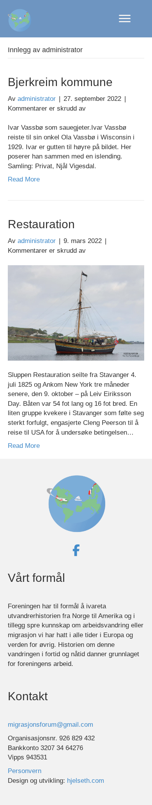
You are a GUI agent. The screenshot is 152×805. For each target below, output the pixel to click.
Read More (24, 179)
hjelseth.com (85, 780)
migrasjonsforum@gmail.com (50, 724)
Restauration (41, 224)
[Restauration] (76, 312)
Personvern (24, 771)
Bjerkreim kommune (60, 82)
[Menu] (125, 18)
